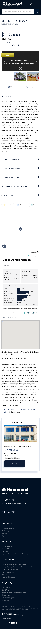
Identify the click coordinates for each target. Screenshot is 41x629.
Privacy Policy (6, 619)
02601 (5, 412)
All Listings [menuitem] (5, 531)
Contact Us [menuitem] (6, 595)
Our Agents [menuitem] (6, 587)
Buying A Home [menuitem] (7, 546)
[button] (36, 11)
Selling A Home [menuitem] (7, 549)
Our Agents (29, 461)
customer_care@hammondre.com (16, 503)
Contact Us (14, 463)
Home (3, 409)
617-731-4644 (31, 4)
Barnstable (22, 409)
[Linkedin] (8, 512)
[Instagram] (13, 512)
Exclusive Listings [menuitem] (8, 528)
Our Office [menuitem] (5, 590)
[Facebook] (4, 512)
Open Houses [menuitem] (6, 536)
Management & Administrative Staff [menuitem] (14, 593)
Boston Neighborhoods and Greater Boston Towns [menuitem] (18, 567)
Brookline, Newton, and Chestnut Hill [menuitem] (14, 564)
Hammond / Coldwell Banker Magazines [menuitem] (15, 554)
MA (16, 409)
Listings (10, 409)
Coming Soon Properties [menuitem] (10, 569)
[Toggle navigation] (36, 4)
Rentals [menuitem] (4, 533)
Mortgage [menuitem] (5, 551)
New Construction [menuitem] (8, 572)
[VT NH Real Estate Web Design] (20, 623)
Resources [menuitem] (5, 600)
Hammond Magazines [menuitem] (9, 577)
